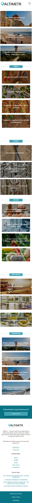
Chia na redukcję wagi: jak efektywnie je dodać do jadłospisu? (16, 255)
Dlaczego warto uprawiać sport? (16, 486)
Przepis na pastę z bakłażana (16, 77)
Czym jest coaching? (15, 286)
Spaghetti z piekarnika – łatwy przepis (16, 106)
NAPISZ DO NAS (16, 414)
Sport (16, 200)
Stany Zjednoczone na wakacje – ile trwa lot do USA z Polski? (16, 483)
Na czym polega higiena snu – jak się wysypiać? (16, 476)
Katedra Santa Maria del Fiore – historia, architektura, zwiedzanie (15, 19)
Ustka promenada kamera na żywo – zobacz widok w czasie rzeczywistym (15, 36)
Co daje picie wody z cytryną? (15, 320)
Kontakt (16, 450)
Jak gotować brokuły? (15, 92)
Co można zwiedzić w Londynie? (16, 480)
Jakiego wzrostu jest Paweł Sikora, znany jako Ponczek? (16, 240)
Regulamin (16, 500)
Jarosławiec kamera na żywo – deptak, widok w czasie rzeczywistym (16, 388)
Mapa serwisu (16, 497)
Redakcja (16, 448)
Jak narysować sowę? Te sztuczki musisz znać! (15, 187)
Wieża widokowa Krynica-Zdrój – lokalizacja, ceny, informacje (15, 53)
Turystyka (16, 333)
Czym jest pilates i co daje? (15, 303)
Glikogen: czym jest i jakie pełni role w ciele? (15, 225)
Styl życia (16, 275)
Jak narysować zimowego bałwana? (15, 170)
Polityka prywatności (16, 494)
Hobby (16, 141)
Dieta (16, 66)
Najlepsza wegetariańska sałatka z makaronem (16, 121)
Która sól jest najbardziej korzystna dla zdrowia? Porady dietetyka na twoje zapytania (16, 210)
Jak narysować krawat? (15, 153)
